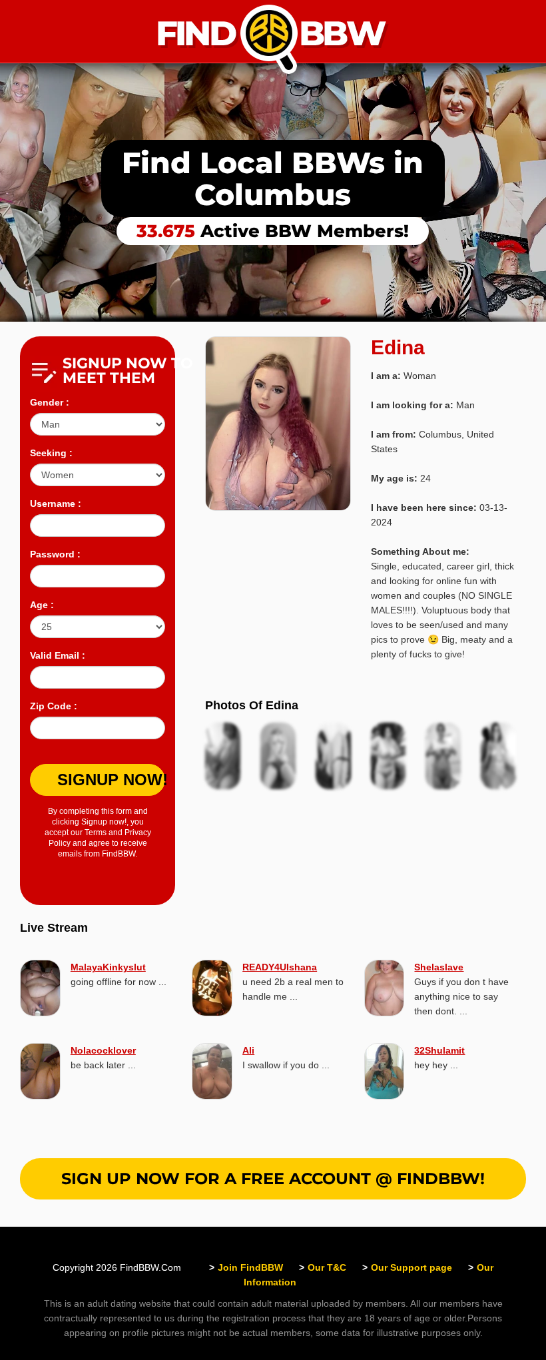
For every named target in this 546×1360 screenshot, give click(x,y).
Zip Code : (53, 706)
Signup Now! (111, 780)
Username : (55, 503)
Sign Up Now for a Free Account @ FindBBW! (273, 1178)
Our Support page (411, 1267)
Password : (55, 554)
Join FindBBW (250, 1267)
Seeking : (51, 453)
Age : (42, 604)
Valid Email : (57, 655)
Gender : (49, 402)
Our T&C (327, 1267)
